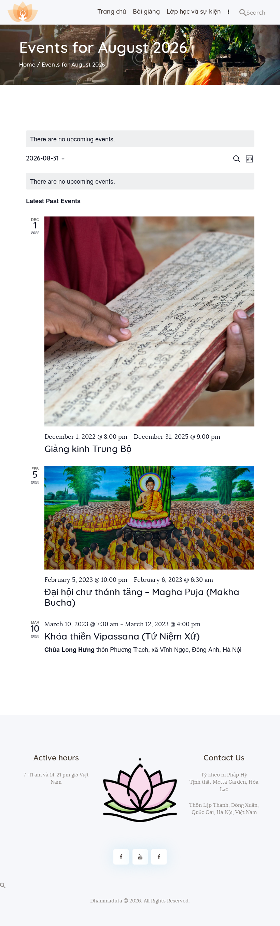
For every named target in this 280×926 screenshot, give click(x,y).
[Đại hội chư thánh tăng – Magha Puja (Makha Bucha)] (149, 518)
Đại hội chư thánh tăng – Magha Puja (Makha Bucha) (141, 597)
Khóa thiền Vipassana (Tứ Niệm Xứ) (122, 636)
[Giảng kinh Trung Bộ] (149, 321)
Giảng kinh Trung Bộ (87, 449)
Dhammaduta (106, 900)
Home (27, 65)
